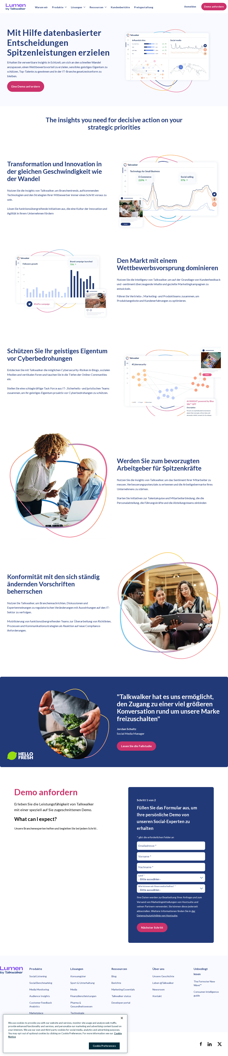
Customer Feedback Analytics (40, 1004)
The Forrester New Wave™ (204, 983)
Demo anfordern (214, 6)
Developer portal (121, 1002)
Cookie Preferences (104, 1045)
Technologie (77, 1012)
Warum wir (41, 7)
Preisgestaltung (143, 7)
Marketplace (36, 1012)
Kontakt (157, 996)
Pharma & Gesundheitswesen (81, 1004)
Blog (114, 976)
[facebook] (201, 1044)
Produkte (57, 7)
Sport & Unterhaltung (82, 982)
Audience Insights (39, 996)
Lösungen (76, 7)
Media (73, 989)
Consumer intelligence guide (206, 993)
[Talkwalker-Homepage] (11, 970)
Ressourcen (96, 7)
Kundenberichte (120, 7)
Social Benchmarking (40, 982)
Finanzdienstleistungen (83, 996)
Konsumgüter (78, 976)
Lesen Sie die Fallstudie (136, 746)
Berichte (116, 982)
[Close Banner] (122, 1018)
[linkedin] (210, 1044)
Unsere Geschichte (163, 976)
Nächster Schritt (152, 927)
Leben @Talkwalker (163, 982)
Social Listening (38, 976)
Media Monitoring (39, 989)
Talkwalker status (121, 996)
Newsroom (158, 989)
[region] (65, 1033)
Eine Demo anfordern (25, 86)
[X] (220, 1044)
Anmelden (190, 6)
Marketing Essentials (123, 989)
